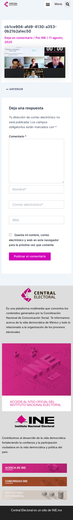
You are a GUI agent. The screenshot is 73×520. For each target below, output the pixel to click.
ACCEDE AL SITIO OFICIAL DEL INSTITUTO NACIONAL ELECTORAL (35, 403)
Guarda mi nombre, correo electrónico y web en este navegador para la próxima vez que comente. (34, 239)
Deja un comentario (18, 38)
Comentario (17, 136)
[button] (47, 4)
